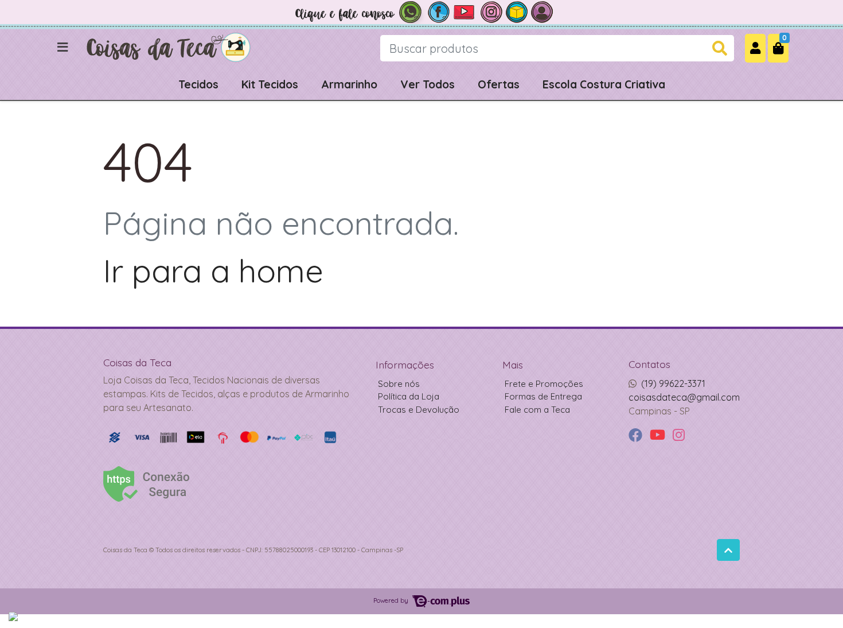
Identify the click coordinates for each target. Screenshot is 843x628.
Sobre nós (399, 383)
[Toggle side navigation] (63, 48)
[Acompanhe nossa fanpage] (438, 11)
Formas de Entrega (543, 396)
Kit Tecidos (269, 84)
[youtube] (659, 435)
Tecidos (198, 84)
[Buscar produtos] (720, 48)
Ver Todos (427, 84)
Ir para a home (213, 270)
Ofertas (499, 84)
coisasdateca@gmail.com (684, 397)
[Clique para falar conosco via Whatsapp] (358, 11)
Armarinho (349, 84)
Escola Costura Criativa (604, 84)
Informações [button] (405, 364)
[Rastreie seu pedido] (516, 11)
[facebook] (637, 435)
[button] (755, 48)
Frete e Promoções (544, 383)
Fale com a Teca (537, 409)
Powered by (391, 600)
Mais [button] (512, 364)
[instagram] (679, 435)
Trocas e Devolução (418, 409)
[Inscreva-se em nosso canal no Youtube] (465, 11)
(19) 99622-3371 (673, 383)
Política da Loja (408, 396)
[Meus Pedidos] (541, 11)
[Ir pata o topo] (728, 550)
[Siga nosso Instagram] (491, 11)
